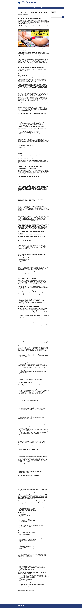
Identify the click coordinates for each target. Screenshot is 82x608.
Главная (31, 7)
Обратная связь (37, 7)
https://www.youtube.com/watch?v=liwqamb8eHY (26, 143)
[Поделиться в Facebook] (19, 599)
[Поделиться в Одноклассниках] (23, 599)
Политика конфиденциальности (46, 7)
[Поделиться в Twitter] (27, 599)
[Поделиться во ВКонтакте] (21, 599)
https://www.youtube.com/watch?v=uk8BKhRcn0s (26, 590)
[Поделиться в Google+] (25, 599)
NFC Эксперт (28, 2)
